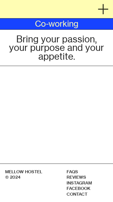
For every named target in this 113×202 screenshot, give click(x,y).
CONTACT (77, 194)
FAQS (72, 171)
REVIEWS (76, 177)
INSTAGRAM (79, 183)
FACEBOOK (78, 188)
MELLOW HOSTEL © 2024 (24, 174)
